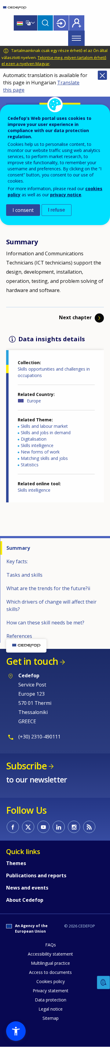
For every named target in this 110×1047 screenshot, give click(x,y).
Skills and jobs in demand (46, 432)
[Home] (14, 7)
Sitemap (50, 1018)
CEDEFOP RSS (89, 827)
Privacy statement (50, 990)
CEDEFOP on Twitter (28, 827)
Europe (34, 401)
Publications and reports (36, 875)
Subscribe (26, 766)
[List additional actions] (32, 23)
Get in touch (32, 661)
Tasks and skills (24, 575)
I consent (23, 210)
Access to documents (50, 972)
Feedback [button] (103, 982)
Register (76, 23)
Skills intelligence (37, 445)
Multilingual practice (50, 963)
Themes (16, 863)
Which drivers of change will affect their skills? (51, 605)
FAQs (50, 945)
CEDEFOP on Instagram (74, 827)
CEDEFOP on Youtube (43, 827)
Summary (18, 548)
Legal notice (50, 1009)
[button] (16, 1031)
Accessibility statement (50, 954)
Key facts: (17, 561)
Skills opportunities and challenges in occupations (54, 372)
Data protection (50, 1000)
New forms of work (40, 452)
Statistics (29, 465)
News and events (27, 887)
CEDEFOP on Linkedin (59, 827)
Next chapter (75, 317)
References (19, 636)
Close (102, 75)
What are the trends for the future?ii (48, 588)
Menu (76, 38)
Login (61, 23)
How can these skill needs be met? (45, 622)
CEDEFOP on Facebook (13, 827)
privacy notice (65, 195)
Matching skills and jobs (44, 458)
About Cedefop (24, 900)
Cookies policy (50, 981)
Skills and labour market (44, 426)
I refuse (56, 210)
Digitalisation (33, 439)
